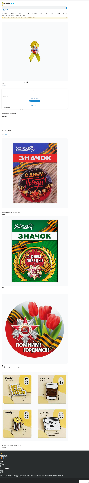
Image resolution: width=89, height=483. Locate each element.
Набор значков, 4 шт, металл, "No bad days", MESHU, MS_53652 (11, 445)
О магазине (2, 463)
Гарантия (1, 472)
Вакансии (2, 466)
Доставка (2, 471)
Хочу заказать (34, 103)
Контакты (2, 465)
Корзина (4, 10)
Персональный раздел (4, 459)
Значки (4, 85)
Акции (1, 473)
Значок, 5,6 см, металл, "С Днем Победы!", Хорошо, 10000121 (11, 212)
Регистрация (6, 9)
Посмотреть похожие (35, 105)
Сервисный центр (3, 464)
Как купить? (2, 470)
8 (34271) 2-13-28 (3, 455)
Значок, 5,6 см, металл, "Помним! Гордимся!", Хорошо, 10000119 (11, 367)
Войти (3, 9)
